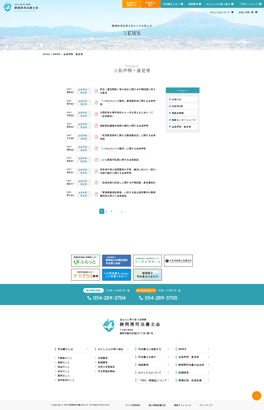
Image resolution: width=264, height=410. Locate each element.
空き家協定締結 (106, 371)
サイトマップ (206, 405)
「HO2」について (248, 4)
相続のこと (64, 362)
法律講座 (103, 357)
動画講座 (103, 362)
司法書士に (131, 4)
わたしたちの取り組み (218, 4)
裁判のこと (64, 375)
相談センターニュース (184, 119)
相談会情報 (178, 112)
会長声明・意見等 (181, 126)
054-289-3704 (109, 298)
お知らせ (177, 99)
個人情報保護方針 (157, 405)
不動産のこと (65, 357)
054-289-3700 (161, 298)
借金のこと (64, 366)
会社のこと (64, 371)
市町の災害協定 (106, 366)
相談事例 (193, 4)
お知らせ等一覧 (246, 12)
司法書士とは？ (171, 4)
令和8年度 (177, 106)
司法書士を (150, 4)
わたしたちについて (220, 12)
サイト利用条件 (133, 405)
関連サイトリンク (182, 405)
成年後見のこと (66, 379)
